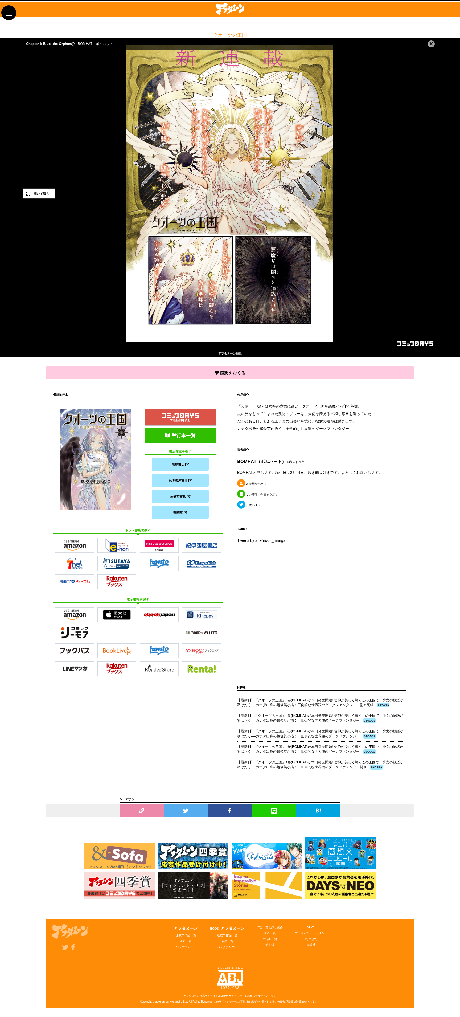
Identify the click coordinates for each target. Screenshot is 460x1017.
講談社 (311, 944)
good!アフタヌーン (227, 928)
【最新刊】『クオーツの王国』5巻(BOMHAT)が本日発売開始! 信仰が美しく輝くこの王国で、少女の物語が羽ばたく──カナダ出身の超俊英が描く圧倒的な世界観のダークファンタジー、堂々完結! (320, 702)
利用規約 (311, 939)
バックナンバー (186, 947)
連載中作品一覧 (186, 935)
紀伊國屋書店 (178, 480)
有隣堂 (178, 512)
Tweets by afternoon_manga (261, 540)
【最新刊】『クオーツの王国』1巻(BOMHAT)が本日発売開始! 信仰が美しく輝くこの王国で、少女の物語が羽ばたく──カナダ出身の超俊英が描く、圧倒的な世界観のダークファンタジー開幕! (320, 764)
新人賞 (269, 944)
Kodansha (176, 1001)
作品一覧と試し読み (270, 927)
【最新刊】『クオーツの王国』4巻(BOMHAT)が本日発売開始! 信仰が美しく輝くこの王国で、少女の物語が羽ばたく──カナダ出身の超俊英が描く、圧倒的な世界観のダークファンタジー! (320, 718)
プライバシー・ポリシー (311, 933)
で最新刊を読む (180, 420)
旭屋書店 (178, 464)
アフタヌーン (186, 928)
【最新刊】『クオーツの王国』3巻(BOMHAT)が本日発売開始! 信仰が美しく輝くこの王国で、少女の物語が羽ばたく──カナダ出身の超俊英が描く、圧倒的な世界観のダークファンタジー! (320, 733)
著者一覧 (186, 941)
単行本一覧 (183, 435)
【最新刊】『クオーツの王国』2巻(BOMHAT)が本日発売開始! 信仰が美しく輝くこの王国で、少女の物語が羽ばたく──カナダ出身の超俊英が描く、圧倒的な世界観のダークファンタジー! (320, 749)
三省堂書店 (178, 496)
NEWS (311, 927)
